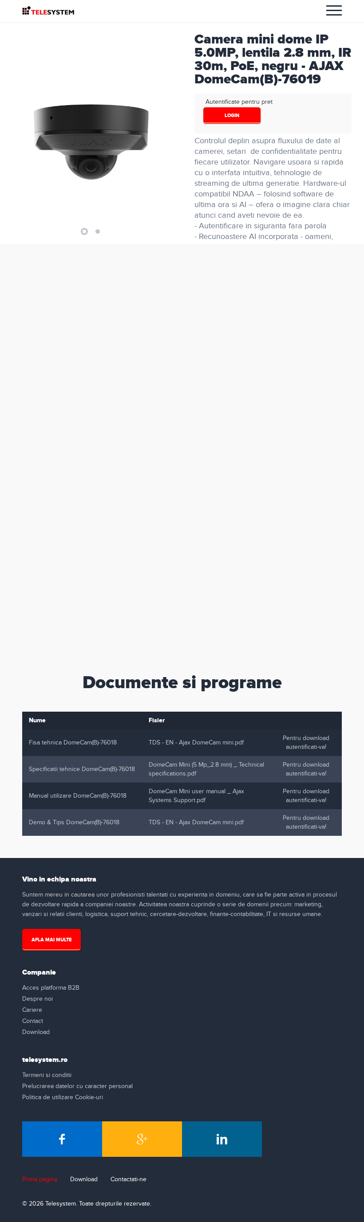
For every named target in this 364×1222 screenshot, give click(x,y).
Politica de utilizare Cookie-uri (62, 1097)
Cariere (32, 1010)
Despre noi (37, 999)
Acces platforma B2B (50, 987)
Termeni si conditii (46, 1075)
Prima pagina (39, 1179)
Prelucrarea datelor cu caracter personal (77, 1086)
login (232, 115)
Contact (32, 1021)
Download (36, 1032)
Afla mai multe (51, 940)
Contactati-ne (128, 1179)
